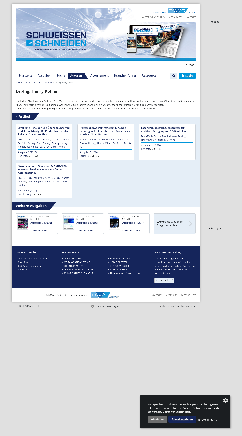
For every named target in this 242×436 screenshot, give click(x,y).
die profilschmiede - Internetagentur (179, 306)
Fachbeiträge (25, 194)
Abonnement (99, 75)
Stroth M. (162, 139)
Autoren (76, 75)
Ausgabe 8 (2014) (27, 190)
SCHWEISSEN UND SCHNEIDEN (28, 82)
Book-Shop (23, 262)
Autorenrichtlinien (153, 17)
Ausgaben (44, 75)
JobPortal (22, 269)
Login (188, 76)
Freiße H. (118, 143)
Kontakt (191, 17)
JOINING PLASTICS (73, 265)
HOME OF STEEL (118, 262)
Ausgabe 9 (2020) (27, 152)
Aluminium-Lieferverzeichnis (126, 273)
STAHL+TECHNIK (119, 269)
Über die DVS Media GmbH (32, 258)
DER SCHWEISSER (119, 265)
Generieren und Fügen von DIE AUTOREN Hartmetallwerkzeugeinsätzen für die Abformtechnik (42, 169)
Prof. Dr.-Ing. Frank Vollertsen (34, 139)
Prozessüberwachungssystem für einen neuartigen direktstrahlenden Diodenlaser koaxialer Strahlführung (105, 131)
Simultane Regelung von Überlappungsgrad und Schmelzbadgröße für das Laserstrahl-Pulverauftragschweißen (44, 131)
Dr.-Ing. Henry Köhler (100, 143)
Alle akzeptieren (182, 419)
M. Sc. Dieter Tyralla (54, 146)
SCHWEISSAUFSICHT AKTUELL (80, 273)
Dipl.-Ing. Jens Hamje (39, 181)
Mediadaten (176, 17)
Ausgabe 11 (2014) (151, 145)
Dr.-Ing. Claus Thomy (39, 143)
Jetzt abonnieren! (164, 280)
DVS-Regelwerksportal (29, 265)
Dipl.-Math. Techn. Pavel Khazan (159, 136)
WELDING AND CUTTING (77, 262)
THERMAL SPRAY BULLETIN (78, 269)
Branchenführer (125, 75)
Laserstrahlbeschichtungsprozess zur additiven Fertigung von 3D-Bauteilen (163, 129)
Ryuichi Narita (34, 146)
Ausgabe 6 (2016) (89, 152)
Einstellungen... (207, 419)
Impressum (171, 295)
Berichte (22, 155)
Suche (61, 75)
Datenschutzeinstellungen (107, 306)
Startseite (25, 75)
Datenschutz (188, 295)
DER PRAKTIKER (72, 258)
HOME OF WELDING (120, 258)
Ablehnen (157, 419)
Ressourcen (150, 75)
